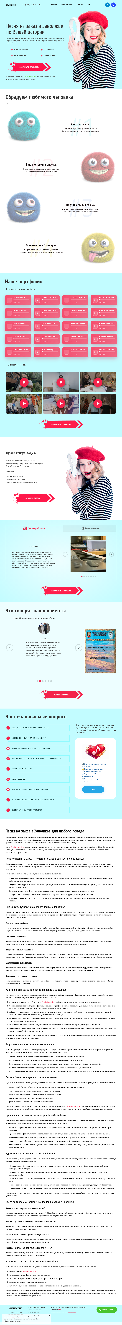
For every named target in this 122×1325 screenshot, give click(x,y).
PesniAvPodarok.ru (17, 847)
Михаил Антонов (72, 1312)
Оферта (59, 1309)
